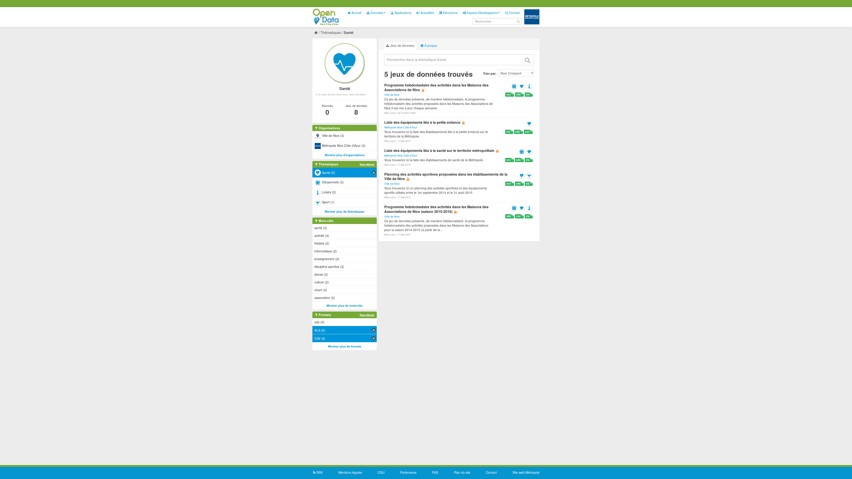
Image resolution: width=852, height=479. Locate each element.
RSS (319, 472)
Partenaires (408, 472)
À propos (430, 45)
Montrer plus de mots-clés (345, 305)
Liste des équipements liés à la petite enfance (422, 122)
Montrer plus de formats (344, 346)
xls (528, 94)
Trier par (489, 73)
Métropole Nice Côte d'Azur (400, 127)
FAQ (435, 472)
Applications (402, 12)
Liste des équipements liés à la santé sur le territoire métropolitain (439, 150)
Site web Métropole (526, 472)
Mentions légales (350, 472)
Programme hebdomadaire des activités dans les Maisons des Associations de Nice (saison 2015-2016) (436, 209)
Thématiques (330, 32)
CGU (381, 472)
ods (518, 94)
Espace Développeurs (482, 12)
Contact (514, 12)
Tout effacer (367, 164)
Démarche (450, 12)
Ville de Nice (392, 94)
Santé (348, 32)
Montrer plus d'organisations (345, 155)
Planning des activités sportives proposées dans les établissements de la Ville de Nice (445, 176)
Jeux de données (401, 45)
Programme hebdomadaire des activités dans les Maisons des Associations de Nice (436, 87)
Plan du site (462, 472)
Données (376, 12)
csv (508, 94)
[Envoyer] (527, 60)
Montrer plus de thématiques (344, 211)
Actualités (427, 12)
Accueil (356, 12)
